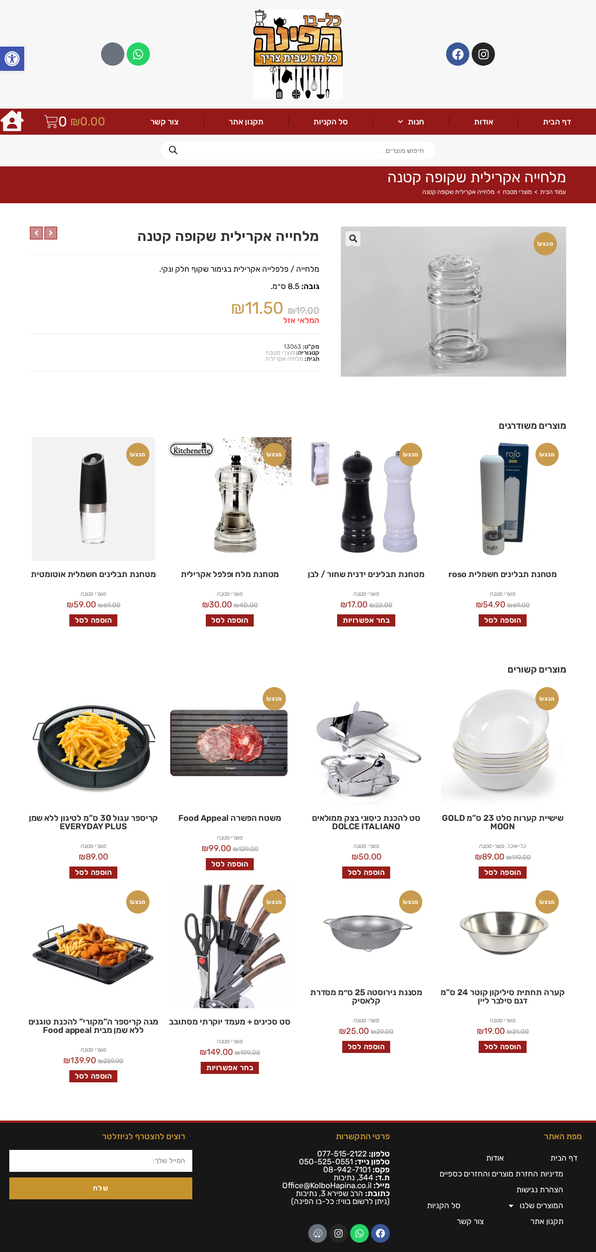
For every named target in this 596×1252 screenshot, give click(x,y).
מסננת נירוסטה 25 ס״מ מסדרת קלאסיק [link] (366, 996)
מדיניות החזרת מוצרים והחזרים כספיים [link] (501, 1173)
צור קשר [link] (164, 121)
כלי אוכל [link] (516, 846)
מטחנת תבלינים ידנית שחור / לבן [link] (366, 574)
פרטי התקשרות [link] (363, 1136)
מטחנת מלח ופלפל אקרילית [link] (230, 574)
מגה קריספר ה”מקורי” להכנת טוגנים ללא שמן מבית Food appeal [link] (93, 1026)
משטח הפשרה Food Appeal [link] (229, 818)
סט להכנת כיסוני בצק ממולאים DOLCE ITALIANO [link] (366, 822)
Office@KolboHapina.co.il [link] (327, 1185)
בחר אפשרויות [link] (366, 620)
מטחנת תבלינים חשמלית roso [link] (502, 574)
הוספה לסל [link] (503, 620)
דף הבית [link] (557, 121)
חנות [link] (416, 121)
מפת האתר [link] (563, 1136)
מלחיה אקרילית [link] (284, 358)
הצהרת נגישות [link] (539, 1189)
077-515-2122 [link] (342, 1153)
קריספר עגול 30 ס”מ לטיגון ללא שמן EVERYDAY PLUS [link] (93, 822)
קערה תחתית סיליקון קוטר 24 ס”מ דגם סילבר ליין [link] (502, 996)
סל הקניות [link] (330, 121)
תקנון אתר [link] (246, 121)
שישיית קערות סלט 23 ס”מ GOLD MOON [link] (502, 822)
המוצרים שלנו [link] (541, 1205)
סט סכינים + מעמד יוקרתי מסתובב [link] (229, 1022)
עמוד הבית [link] (553, 191)
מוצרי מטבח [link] (517, 191)
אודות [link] (483, 121)
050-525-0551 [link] (326, 1161)
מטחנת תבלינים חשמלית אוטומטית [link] (93, 574)
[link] (12, 59)
